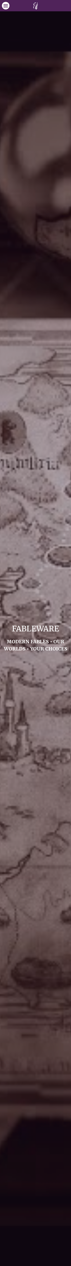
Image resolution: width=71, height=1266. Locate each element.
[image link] (35, 5)
